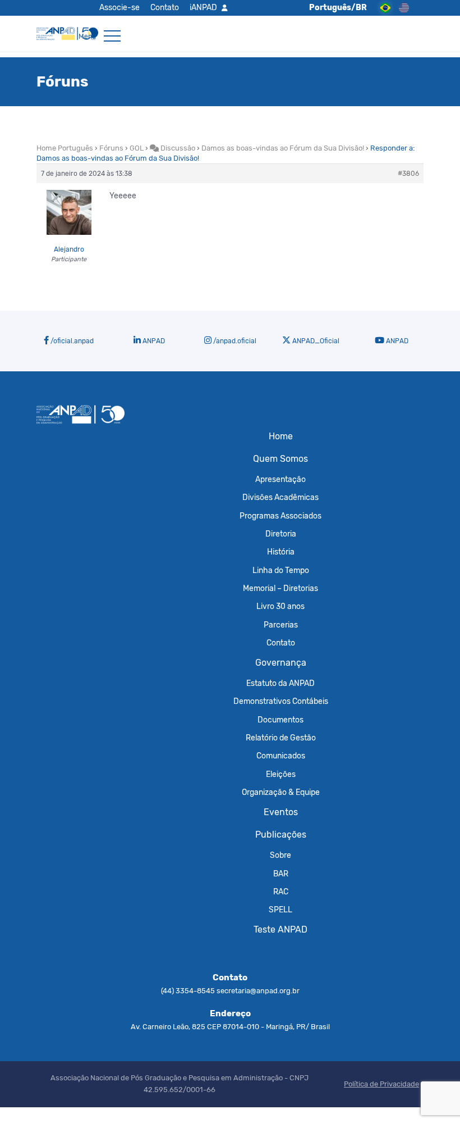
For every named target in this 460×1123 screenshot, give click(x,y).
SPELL (280, 909)
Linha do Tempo (280, 570)
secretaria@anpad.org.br (258, 990)
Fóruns (111, 148)
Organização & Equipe (281, 792)
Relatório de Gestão (281, 737)
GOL (137, 148)
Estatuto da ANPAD (280, 683)
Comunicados (280, 755)
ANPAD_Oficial (315, 341)
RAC (280, 891)
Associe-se (119, 7)
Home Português (64, 148)
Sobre (280, 855)
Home (281, 436)
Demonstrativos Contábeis (280, 701)
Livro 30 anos (280, 606)
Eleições (281, 774)
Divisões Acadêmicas (280, 497)
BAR (280, 873)
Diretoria (280, 533)
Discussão (177, 148)
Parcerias (281, 624)
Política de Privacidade (381, 1084)
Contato (164, 7)
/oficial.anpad (71, 341)
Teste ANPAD (280, 929)
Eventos (281, 812)
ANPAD (153, 341)
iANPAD (203, 7)
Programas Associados (280, 515)
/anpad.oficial (233, 341)
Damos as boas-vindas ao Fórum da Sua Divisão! (282, 148)
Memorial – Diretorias (280, 588)
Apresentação (280, 479)
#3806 (408, 174)
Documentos (280, 719)
